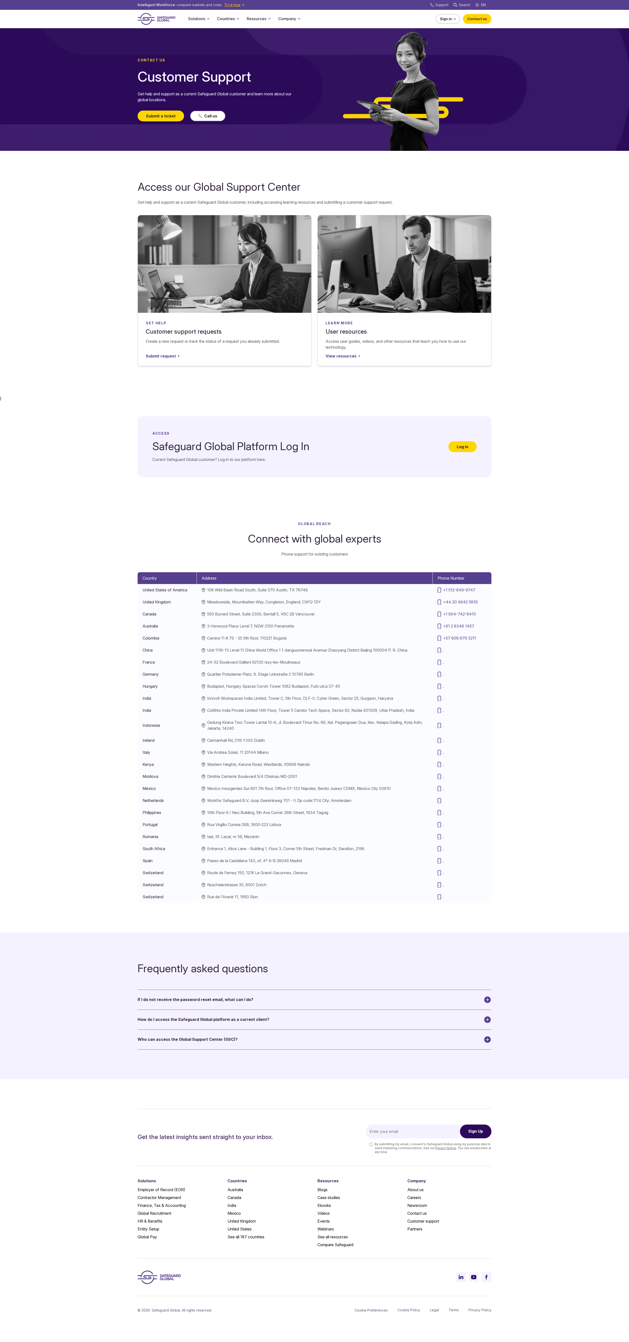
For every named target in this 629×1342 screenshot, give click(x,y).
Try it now (232, 5)
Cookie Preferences (371, 1310)
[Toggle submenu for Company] (299, 19)
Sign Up (475, 1131)
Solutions (196, 18)
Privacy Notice (445, 1148)
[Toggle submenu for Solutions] (208, 19)
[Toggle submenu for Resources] (269, 19)
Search (464, 5)
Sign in (446, 19)
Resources (256, 18)
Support (441, 5)
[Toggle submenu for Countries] (238, 19)
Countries (226, 18)
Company (287, 18)
